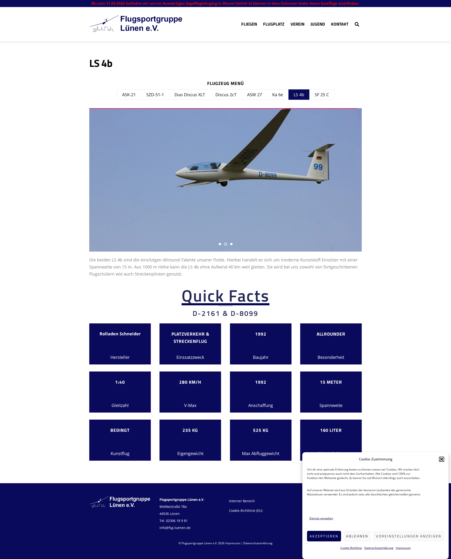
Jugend (318, 24)
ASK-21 (129, 94)
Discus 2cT (226, 94)
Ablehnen (357, 536)
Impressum (403, 548)
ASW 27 (254, 94)
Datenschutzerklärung (378, 548)
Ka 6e (277, 94)
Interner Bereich (242, 501)
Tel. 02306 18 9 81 (173, 520)
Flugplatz (273, 24)
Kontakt (339, 24)
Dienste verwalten (321, 519)
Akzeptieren (324, 536)
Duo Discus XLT (190, 94)
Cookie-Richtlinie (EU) (245, 510)
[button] (441, 459)
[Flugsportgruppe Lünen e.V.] (136, 29)
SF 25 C (322, 94)
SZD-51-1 (155, 94)
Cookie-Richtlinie (351, 548)
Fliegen (249, 24)
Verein (297, 24)
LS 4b (299, 94)
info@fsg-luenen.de (175, 527)
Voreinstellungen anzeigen (408, 536)
